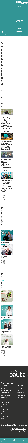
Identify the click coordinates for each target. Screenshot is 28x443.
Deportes (18, 28)
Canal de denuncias (20, 398)
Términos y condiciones (5, 398)
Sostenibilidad (19, 31)
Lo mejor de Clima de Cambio (6, 332)
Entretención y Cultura (19, 20)
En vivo (3, 439)
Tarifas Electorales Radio (5, 409)
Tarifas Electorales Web (5, 416)
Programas (19, 10)
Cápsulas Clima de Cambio (5, 257)
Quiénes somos (4, 387)
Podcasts (18, 6)
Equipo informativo (20, 391)
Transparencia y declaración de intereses (6, 392)
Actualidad (18, 13)
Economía (18, 16)
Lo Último (18, 35)
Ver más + (3, 197)
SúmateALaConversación (10, 425)
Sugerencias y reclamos (6, 403)
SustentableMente (5, 317)
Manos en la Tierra (5, 303)
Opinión (18, 24)
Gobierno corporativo (20, 387)
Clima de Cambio (5, 242)
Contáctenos (20, 395)
